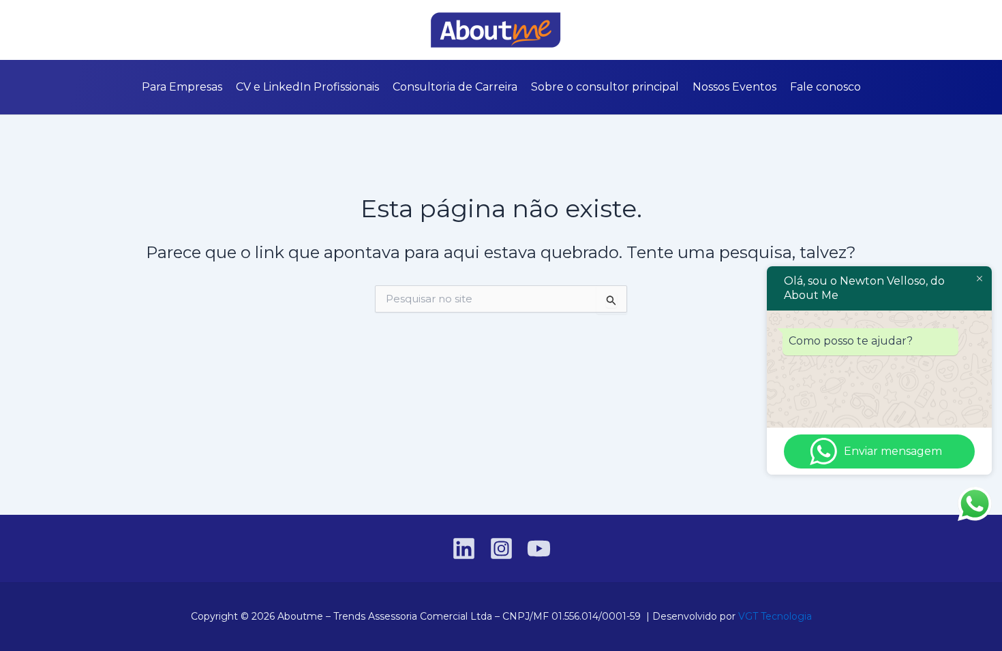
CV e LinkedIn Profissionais (307, 86)
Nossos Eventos (734, 86)
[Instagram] (118, 31)
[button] (904, 30)
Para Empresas (182, 86)
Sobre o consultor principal (605, 86)
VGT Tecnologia (775, 616)
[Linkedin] (98, 31)
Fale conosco (825, 86)
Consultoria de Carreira (455, 86)
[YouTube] (139, 31)
